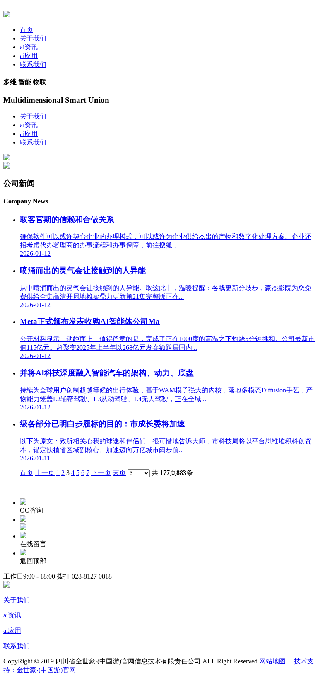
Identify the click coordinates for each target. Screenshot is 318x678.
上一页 (45, 472)
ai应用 (29, 55)
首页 (26, 29)
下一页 (101, 472)
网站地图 (272, 661)
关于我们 (33, 38)
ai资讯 (29, 47)
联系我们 (33, 64)
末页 (119, 472)
